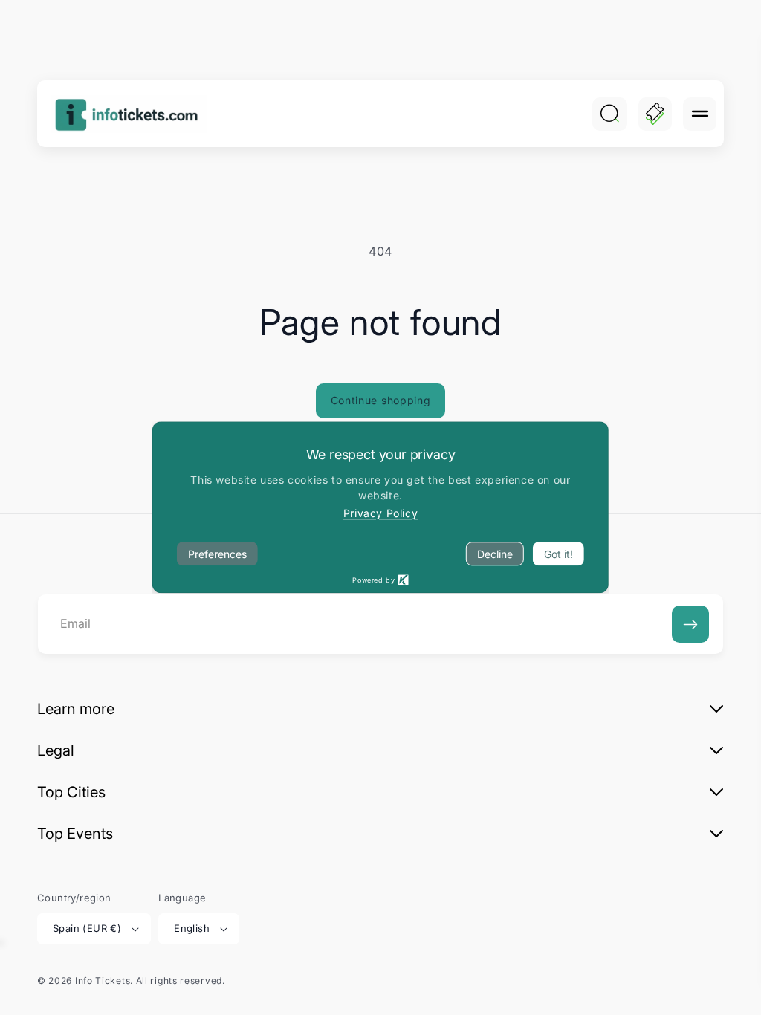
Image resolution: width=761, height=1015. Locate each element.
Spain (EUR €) (87, 928)
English (192, 928)
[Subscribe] (690, 624)
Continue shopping (381, 400)
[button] (699, 114)
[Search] (609, 113)
